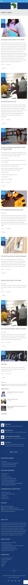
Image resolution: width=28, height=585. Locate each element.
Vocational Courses (5, 498)
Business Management (5, 492)
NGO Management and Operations (8, 494)
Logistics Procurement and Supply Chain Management (12, 483)
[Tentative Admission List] (14, 86)
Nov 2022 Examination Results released (13, 329)
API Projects (3, 562)
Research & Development (6, 559)
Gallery (2, 565)
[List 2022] (14, 356)
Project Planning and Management (8, 481)
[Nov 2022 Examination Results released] (14, 313)
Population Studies (5, 473)
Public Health (4, 461)
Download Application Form (6, 558)
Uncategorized (8, 64)
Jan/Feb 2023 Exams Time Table (11, 280)
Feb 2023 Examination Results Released (13, 256)
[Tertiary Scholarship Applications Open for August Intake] (14, 136)
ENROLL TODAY (14, 452)
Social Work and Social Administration (8, 464)
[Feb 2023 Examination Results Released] (14, 245)
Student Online (4, 561)
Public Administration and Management (9, 480)
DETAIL (3, 68)
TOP (14, 570)
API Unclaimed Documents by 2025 (12, 210)
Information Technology (6, 476)
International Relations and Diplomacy (8, 466)
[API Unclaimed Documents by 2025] (14, 198)
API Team (3, 564)
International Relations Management (8, 484)
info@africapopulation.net (9, 506)
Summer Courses (4, 497)
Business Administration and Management (9, 463)
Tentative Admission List (8, 101)
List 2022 (4, 364)
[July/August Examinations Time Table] (14, 28)
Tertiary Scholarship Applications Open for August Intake (13, 148)
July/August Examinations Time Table (12, 40)
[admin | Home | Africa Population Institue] (14, 6)
